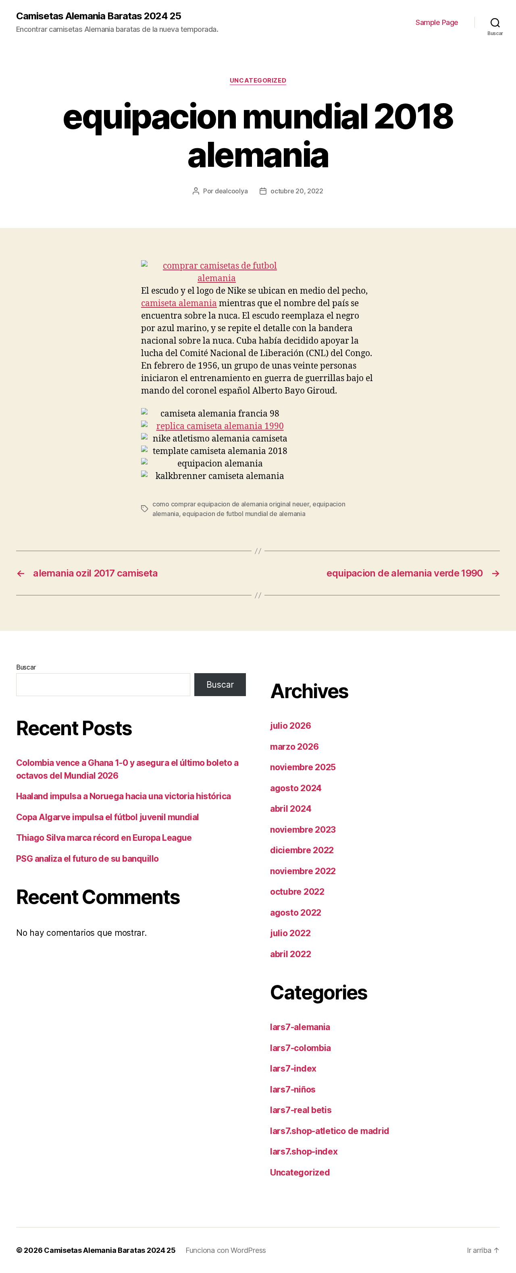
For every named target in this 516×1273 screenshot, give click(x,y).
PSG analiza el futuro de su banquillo (87, 859)
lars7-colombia (300, 1048)
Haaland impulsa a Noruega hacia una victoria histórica (123, 796)
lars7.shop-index (304, 1152)
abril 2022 (290, 954)
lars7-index (293, 1069)
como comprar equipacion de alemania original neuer (230, 504)
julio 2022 (290, 933)
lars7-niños (293, 1089)
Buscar (25, 667)
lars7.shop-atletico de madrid (329, 1131)
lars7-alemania (300, 1027)
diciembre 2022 (302, 850)
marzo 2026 (294, 747)
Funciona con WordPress (225, 1250)
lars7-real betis (301, 1110)
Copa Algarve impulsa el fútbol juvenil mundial (107, 817)
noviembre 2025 (303, 767)
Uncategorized (258, 80)
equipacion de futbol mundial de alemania (243, 514)
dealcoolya (231, 191)
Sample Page (437, 22)
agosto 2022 (295, 913)
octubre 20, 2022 (296, 191)
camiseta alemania (179, 303)
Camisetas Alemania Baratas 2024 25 (98, 16)
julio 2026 (290, 726)
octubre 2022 (297, 892)
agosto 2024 (296, 788)
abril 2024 (290, 809)
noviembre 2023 (303, 830)
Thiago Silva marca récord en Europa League (104, 838)
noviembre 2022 (303, 871)
